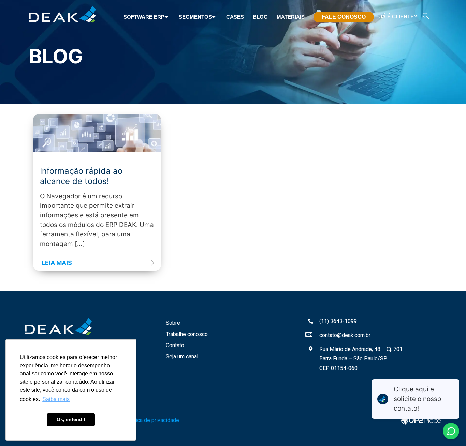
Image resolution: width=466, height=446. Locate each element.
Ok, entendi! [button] (71, 419)
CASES (235, 17)
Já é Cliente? (398, 16)
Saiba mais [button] (56, 399)
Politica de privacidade (152, 420)
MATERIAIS (291, 17)
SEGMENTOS (195, 17)
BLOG (260, 17)
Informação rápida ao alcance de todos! (81, 176)
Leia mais (57, 262)
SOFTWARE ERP (143, 17)
